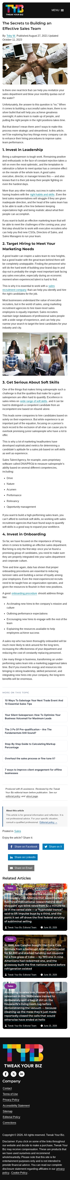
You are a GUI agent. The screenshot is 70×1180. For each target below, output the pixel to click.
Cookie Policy (19, 1172)
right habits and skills (42, 194)
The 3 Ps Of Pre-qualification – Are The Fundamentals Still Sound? (28, 731)
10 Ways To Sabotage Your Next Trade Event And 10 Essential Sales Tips (34, 702)
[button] (55, 10)
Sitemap (7, 1111)
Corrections (9, 1122)
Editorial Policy (11, 1117)
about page (32, 796)
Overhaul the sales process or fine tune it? (30, 758)
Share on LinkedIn (25, 857)
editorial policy (13, 796)
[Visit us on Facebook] (5, 1074)
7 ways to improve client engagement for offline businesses (33, 771)
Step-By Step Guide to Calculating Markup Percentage (30, 745)
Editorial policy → (48, 822)
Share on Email (23, 868)
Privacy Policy (11, 1099)
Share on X (55, 846)
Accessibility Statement (16, 1105)
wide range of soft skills (33, 401)
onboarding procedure (24, 593)
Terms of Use (10, 1094)
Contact (7, 1088)
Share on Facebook (25, 846)
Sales (17, 831)
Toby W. (11, 35)
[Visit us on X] (13, 1074)
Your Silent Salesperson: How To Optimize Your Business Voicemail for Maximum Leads (33, 716)
